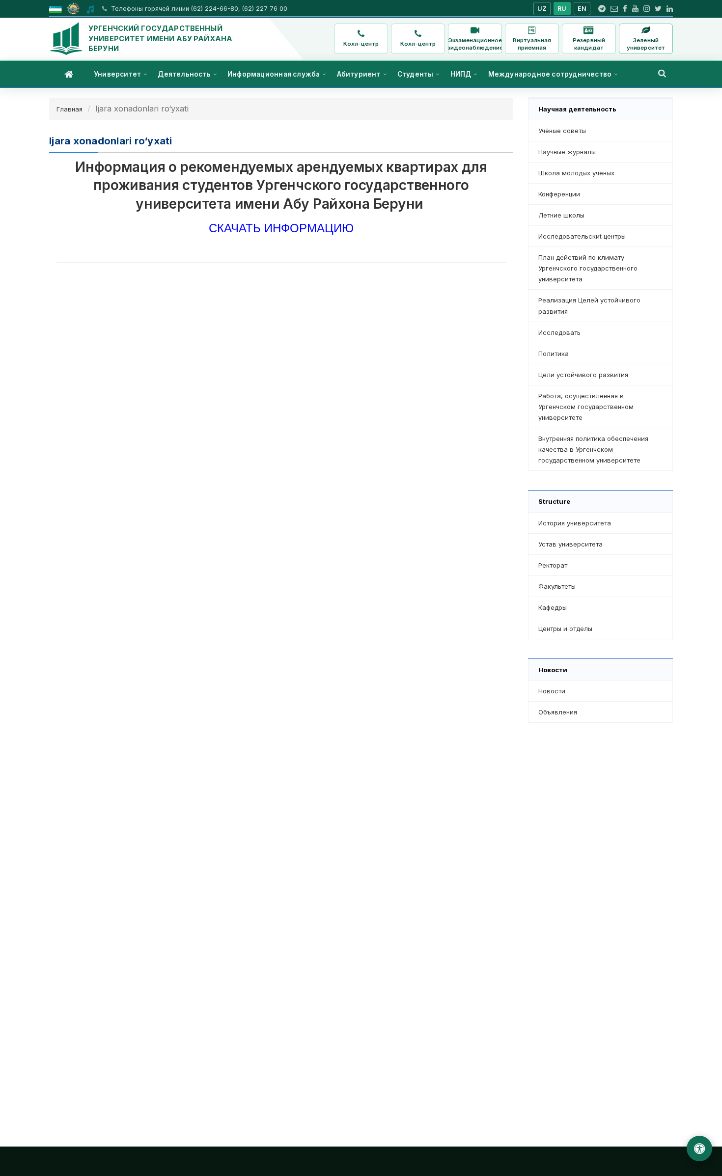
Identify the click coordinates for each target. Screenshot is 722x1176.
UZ (542, 8)
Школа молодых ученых (576, 173)
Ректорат (552, 565)
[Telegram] (602, 8)
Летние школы (561, 215)
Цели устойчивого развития (583, 375)
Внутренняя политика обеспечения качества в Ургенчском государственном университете (593, 449)
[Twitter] (658, 8)
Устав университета (570, 544)
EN (582, 8)
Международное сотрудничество (550, 74)
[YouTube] (635, 8)
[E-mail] (614, 8)
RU (562, 8)
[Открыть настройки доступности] (699, 1148)
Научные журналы (567, 152)
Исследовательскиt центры (582, 236)
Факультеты (557, 586)
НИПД (461, 74)
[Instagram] (646, 8)
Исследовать (559, 332)
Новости (551, 691)
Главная (69, 109)
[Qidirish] (662, 73)
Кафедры (552, 607)
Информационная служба (273, 74)
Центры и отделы (565, 628)
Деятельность (184, 74)
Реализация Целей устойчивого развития (589, 305)
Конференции (559, 194)
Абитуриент (359, 74)
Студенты (415, 74)
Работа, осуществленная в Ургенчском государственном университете (586, 406)
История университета (574, 523)
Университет (117, 74)
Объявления (557, 712)
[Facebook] (625, 8)
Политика (553, 353)
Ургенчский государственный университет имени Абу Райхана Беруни (160, 38)
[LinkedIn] (669, 8)
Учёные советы (562, 131)
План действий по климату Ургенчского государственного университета (588, 268)
